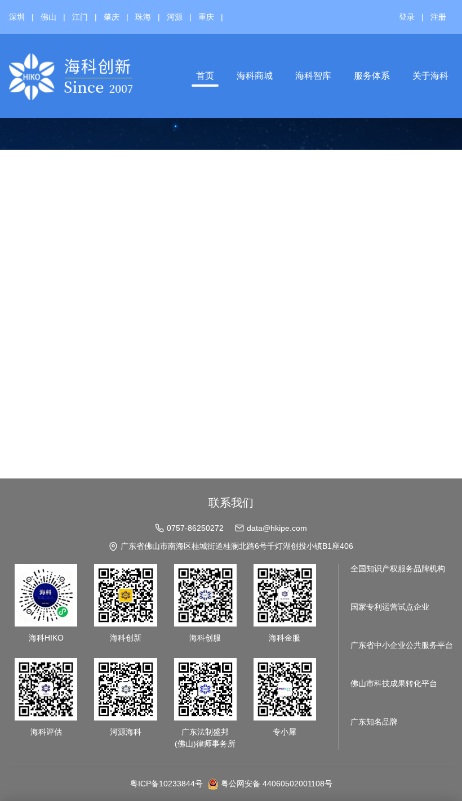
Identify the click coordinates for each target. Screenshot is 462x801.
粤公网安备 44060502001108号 (276, 783)
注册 (438, 16)
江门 (80, 16)
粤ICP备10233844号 (166, 783)
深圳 (17, 16)
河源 (175, 16)
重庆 (206, 16)
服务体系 (372, 75)
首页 (205, 75)
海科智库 (313, 75)
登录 (407, 16)
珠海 (143, 16)
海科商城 (255, 75)
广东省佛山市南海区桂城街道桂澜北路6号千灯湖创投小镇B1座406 (237, 546)
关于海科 (430, 75)
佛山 (48, 16)
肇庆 (111, 16)
